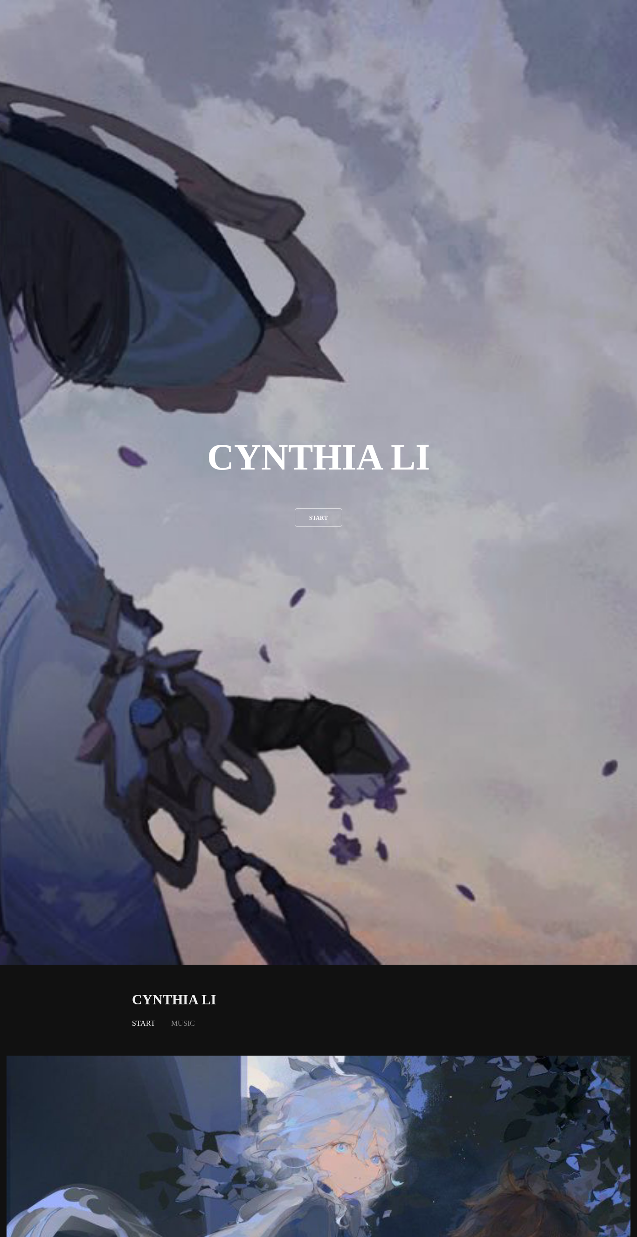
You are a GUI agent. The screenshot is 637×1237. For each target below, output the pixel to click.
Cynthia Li (174, 999)
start (318, 518)
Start (143, 1023)
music (183, 1023)
